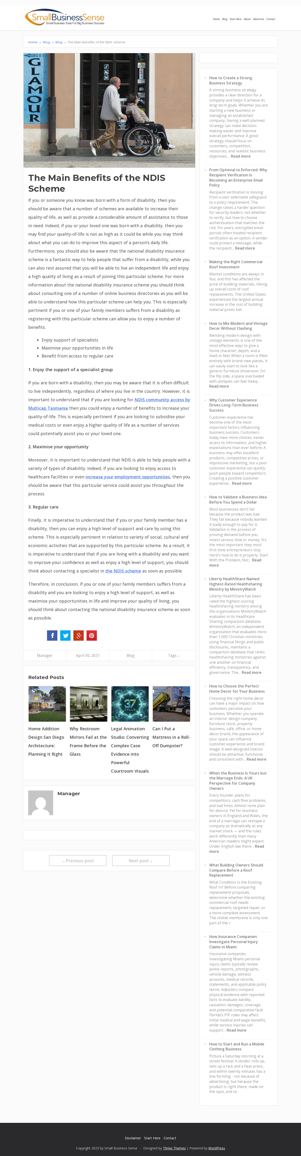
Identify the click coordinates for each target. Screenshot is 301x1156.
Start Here (236, 19)
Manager (45, 655)
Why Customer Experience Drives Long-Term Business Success (233, 405)
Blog (224, 19)
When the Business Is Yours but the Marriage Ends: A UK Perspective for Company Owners (238, 781)
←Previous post (78, 860)
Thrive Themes (174, 1148)
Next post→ (141, 860)
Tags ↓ (173, 655)
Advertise (258, 19)
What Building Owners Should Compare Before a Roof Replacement (236, 870)
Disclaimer (133, 1138)
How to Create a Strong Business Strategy (230, 80)
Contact (270, 19)
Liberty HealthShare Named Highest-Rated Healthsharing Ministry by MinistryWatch (235, 584)
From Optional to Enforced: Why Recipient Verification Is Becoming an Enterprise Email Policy (238, 177)
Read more (241, 156)
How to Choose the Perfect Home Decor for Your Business (237, 688)
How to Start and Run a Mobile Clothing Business (236, 1046)
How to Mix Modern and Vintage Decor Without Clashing (238, 326)
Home (216, 19)
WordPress (216, 1148)
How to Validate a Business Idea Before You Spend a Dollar (238, 499)
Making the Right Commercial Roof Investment (235, 264)
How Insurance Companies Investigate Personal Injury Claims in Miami (233, 941)
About (247, 19)
